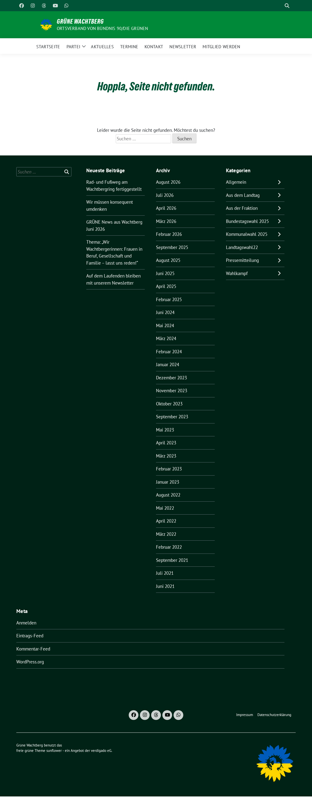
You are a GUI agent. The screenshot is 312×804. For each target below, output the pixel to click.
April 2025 (166, 286)
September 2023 (172, 417)
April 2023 (166, 443)
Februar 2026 (169, 234)
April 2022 (166, 521)
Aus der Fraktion (242, 208)
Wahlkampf (237, 273)
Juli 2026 (165, 195)
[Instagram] (33, 5)
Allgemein (236, 182)
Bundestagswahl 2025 (247, 221)
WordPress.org (30, 662)
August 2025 (168, 260)
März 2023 (166, 456)
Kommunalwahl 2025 (246, 234)
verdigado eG (101, 750)
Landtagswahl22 (242, 247)
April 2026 (166, 208)
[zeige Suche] (287, 5)
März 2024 (166, 338)
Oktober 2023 (169, 404)
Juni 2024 (165, 312)
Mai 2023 (165, 430)
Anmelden (26, 623)
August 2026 (168, 182)
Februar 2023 (169, 469)
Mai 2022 (165, 508)
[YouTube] (55, 5)
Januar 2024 (167, 364)
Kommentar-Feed (33, 649)
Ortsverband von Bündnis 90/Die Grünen (102, 28)
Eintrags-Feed (29, 636)
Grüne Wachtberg (80, 21)
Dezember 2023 (171, 378)
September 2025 (172, 247)
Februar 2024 (169, 351)
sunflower (54, 750)
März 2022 (166, 534)
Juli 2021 (165, 573)
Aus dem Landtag (243, 195)
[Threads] (44, 5)
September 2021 (172, 560)
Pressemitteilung (242, 260)
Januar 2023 (167, 482)
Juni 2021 (165, 586)
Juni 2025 (165, 273)
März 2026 (166, 221)
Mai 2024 (165, 325)
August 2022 (168, 495)
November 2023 (171, 390)
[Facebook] (21, 5)
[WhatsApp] (66, 5)
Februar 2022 (169, 547)
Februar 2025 (169, 299)
